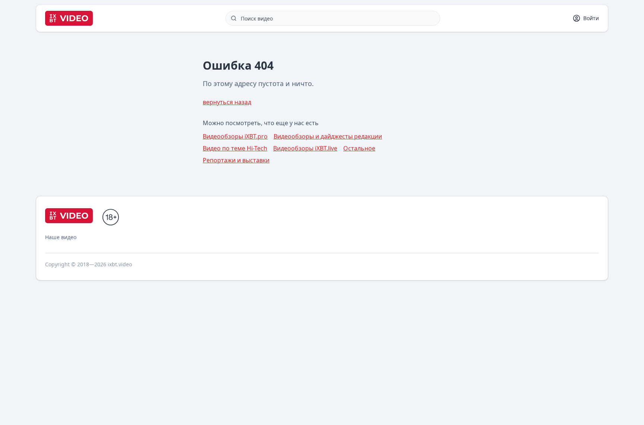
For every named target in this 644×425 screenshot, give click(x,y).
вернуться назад (227, 102)
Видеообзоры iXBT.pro (235, 136)
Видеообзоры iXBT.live (305, 148)
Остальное (359, 148)
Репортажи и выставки (236, 160)
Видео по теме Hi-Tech (235, 148)
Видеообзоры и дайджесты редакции (328, 136)
